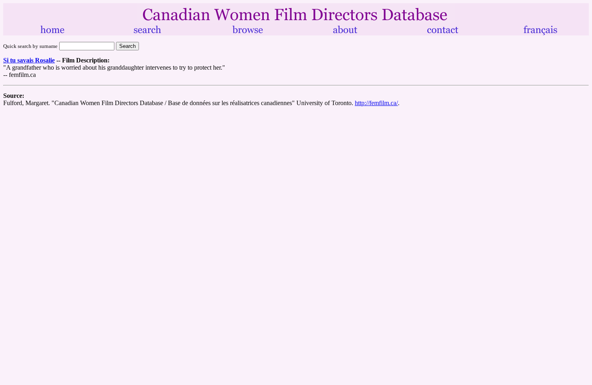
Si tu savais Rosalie (29, 60)
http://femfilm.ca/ (376, 102)
